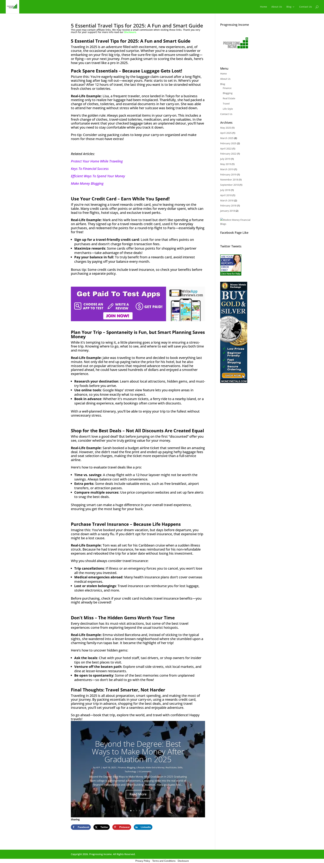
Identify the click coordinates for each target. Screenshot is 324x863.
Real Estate (171, 767)
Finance (122, 767)
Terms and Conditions (164, 860)
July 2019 (225, 158)
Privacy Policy (142, 860)
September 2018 (229, 184)
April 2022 (226, 148)
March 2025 (227, 138)
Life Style (228, 108)
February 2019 (228, 174)
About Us (276, 7)
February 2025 (228, 143)
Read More (137, 794)
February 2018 (228, 205)
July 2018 (225, 190)
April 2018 (226, 195)
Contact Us (305, 7)
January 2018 (227, 210)
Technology (130, 771)
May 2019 (225, 164)
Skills (180, 767)
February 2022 (228, 153)
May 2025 (225, 127)
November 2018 (229, 179)
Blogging (131, 767)
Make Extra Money (155, 767)
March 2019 (227, 169)
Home (263, 7)
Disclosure (183, 860)
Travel (226, 103)
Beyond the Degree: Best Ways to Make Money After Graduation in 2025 (138, 751)
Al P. (98, 767)
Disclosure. (130, 32)
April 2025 (226, 132)
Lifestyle (140, 767)
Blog (288, 7)
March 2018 (227, 200)
